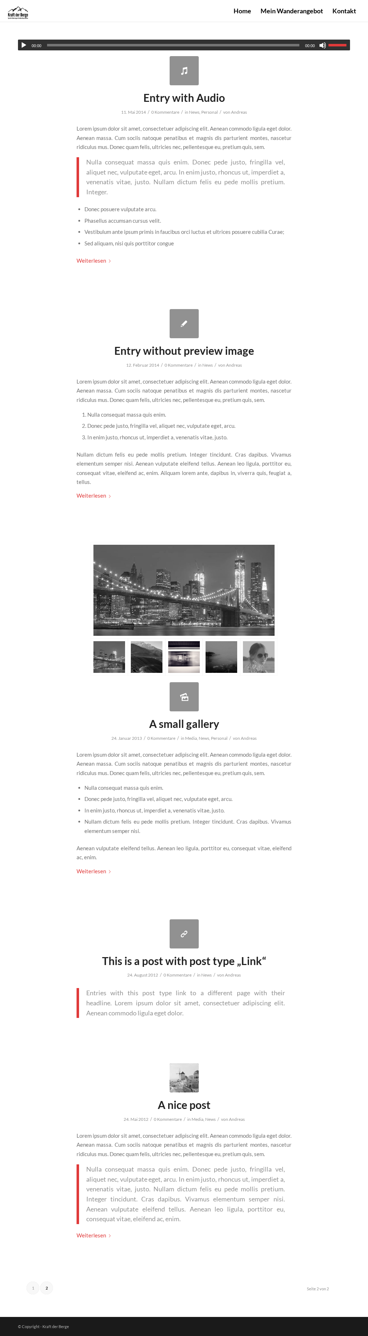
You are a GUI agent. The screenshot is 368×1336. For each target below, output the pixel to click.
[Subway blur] (184, 657)
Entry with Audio (184, 97)
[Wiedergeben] (23, 45)
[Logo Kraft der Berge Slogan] (18, 11)
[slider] (339, 45)
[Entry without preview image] (184, 323)
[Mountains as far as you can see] (146, 657)
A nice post (184, 1104)
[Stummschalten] (322, 45)
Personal (209, 112)
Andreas (239, 112)
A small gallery (184, 723)
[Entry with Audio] (184, 70)
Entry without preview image (184, 350)
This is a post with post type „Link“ (184, 960)
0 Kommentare (165, 112)
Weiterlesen (91, 260)
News (194, 112)
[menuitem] (242, 11)
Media (191, 738)
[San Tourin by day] (184, 1077)
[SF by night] (184, 590)
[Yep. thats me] (258, 657)
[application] (184, 45)
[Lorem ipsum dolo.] (184, 933)
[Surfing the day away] (221, 657)
